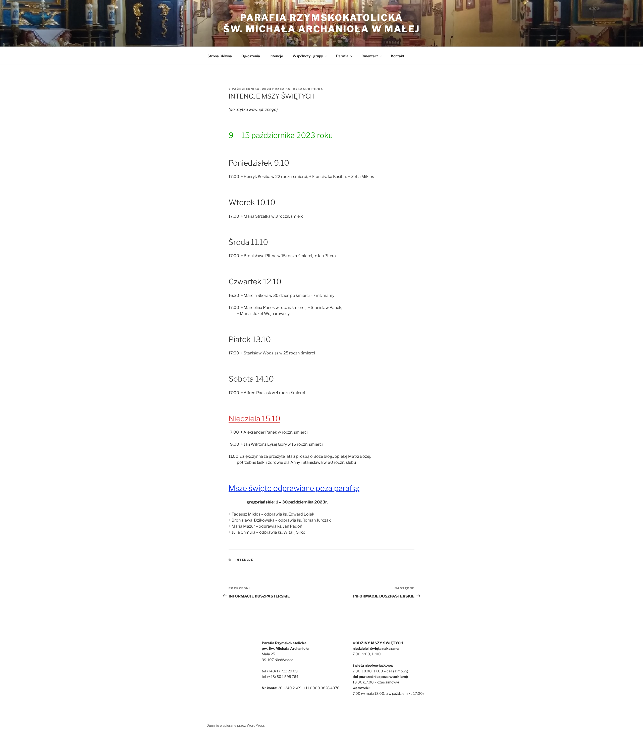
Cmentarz (369, 56)
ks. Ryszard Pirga (304, 89)
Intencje (276, 56)
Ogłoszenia (250, 56)
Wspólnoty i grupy (308, 56)
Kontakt (397, 56)
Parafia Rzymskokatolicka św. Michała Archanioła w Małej (321, 23)
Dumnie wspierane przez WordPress (235, 725)
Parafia (342, 56)
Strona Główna (219, 56)
